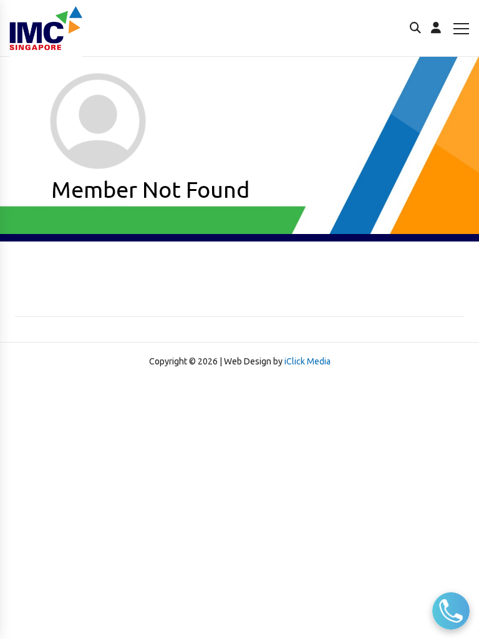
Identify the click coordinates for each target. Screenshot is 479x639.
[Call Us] (451, 611)
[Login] (436, 28)
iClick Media (307, 361)
